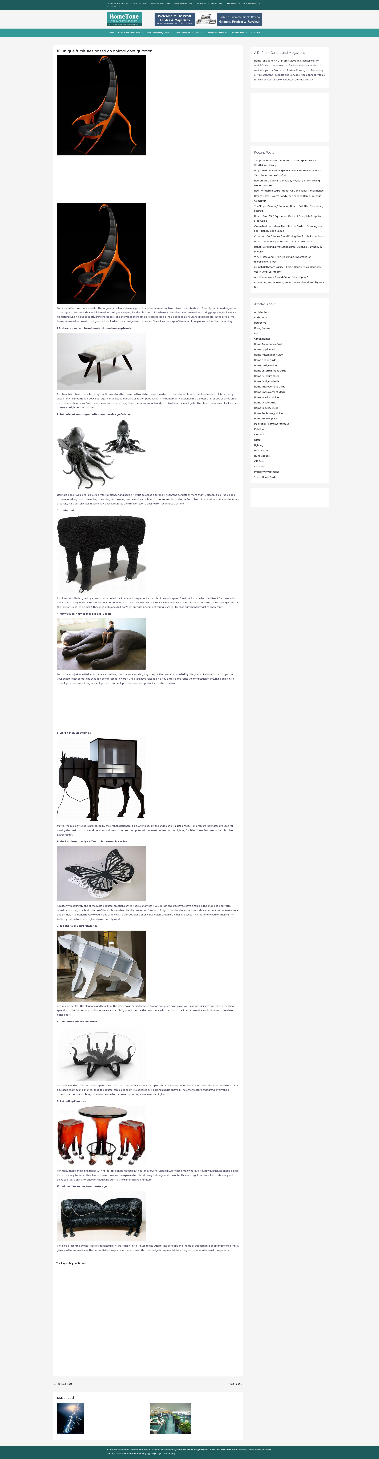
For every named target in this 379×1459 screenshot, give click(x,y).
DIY (256, 333)
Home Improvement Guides (188, 33)
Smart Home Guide (265, 477)
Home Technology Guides (158, 33)
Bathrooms (260, 317)
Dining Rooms (262, 328)
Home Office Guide (265, 402)
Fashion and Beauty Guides (160, 3)
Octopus (129, 1085)
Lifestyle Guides (216, 3)
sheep (202, 398)
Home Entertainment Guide (270, 370)
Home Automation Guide (268, 354)
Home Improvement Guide (269, 386)
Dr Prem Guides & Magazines (117, 3)
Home (111, 33)
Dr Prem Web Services (234, 1449)
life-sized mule (180, 826)
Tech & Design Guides (249, 3)
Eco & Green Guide (139, 3)
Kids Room (260, 429)
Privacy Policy (139, 1453)
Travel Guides (112, 7)
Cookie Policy (121, 1453)
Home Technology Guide (268, 413)
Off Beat (259, 461)
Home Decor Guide (265, 360)
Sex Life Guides (232, 3)
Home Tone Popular (265, 418)
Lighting (258, 445)
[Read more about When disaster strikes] (70, 1418)
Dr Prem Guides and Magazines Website (129, 1449)
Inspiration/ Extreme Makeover (272, 424)
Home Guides (201, 3)
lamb (186, 602)
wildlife (158, 1246)
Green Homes (262, 338)
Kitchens (259, 434)
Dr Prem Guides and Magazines (296, 60)
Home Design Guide (265, 365)
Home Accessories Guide (268, 344)
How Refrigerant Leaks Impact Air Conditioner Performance (289, 190)
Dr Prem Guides (237, 33)
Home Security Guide (266, 408)
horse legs (109, 1171)
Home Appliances (264, 349)
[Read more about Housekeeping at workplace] (170, 1418)
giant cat (199, 674)
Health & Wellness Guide (183, 3)
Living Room (261, 450)
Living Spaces (262, 456)
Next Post (236, 1384)
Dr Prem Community (187, 1449)
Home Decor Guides (215, 33)
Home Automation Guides (129, 33)
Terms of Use (254, 1449)
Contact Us (256, 33)
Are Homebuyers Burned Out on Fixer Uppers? (281, 277)
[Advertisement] (148, 181)
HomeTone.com (263, 60)
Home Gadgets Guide (266, 381)
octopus (164, 499)
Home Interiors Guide (266, 397)
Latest (257, 440)
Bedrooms (260, 322)
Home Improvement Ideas (269, 392)
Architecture (261, 312)
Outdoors (259, 466)
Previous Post (63, 1384)
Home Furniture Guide (267, 376)
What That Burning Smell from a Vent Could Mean (283, 241)
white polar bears (128, 1006)
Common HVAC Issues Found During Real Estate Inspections (289, 236)
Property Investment (266, 472)
